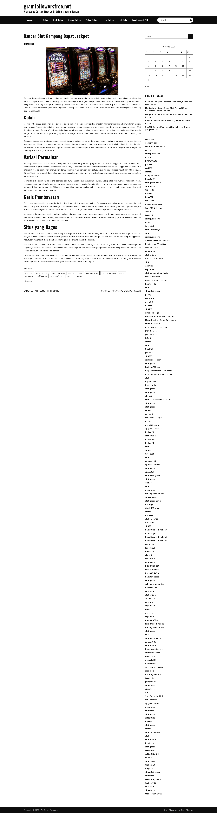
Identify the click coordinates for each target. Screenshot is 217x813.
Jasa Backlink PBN (140, 20)
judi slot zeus (41, 276)
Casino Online (74, 20)
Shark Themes (187, 810)
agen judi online (42, 273)
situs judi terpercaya (75, 276)
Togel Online (108, 20)
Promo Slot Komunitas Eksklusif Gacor (120, 291)
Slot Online (58, 20)
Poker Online (91, 20)
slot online (55, 98)
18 (155, 71)
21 (176, 71)
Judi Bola (123, 20)
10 (149, 66)
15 (183, 66)
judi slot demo (92, 273)
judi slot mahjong (109, 273)
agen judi (29, 273)
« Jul (147, 86)
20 (169, 71)
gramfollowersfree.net (47, 6)
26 (162, 75)
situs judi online (57, 276)
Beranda (29, 20)
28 (176, 75)
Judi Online (43, 20)
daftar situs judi (58, 273)
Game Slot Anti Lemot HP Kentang (41, 291)
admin (29, 281)
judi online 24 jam (75, 273)
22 (183, 71)
